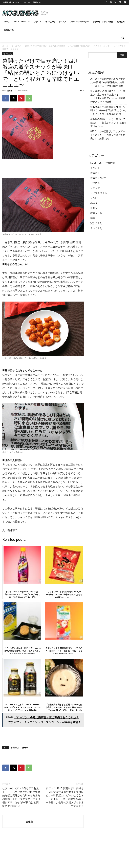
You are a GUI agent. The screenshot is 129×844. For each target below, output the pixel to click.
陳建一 (25, 747)
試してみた (96, 223)
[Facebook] (106, 2)
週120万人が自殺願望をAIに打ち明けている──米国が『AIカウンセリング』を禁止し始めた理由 (108, 110)
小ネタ (93, 203)
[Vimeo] (120, 2)
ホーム (5, 46)
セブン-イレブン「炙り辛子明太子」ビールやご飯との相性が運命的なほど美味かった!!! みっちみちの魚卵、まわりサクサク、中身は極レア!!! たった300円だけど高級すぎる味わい (21, 797)
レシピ (93, 198)
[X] (115, 2)
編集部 (9, 90)
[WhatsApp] (29, 98)
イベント (95, 167)
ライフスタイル (98, 193)
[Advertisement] (87, 12)
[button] (123, 38)
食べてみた (17, 46)
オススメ (95, 172)
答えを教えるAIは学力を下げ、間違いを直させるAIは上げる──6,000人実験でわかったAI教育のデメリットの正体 (107, 96)
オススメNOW (98, 177)
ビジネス (95, 182)
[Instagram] (111, 2)
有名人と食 (96, 213)
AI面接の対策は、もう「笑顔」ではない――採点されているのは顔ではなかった (108, 123)
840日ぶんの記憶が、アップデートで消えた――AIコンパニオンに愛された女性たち (107, 135)
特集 (92, 218)
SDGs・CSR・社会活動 (102, 162)
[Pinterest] (21, 98)
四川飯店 (15, 747)
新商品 (93, 208)
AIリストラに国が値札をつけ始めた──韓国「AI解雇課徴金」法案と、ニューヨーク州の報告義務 (107, 82)
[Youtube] (125, 2)
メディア (95, 187)
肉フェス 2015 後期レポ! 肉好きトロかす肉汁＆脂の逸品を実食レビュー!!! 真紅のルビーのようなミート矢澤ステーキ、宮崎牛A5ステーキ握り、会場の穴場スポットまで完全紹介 (64, 797)
